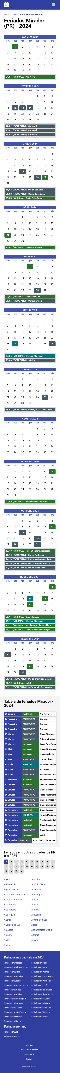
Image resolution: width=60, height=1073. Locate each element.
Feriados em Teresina (40, 1012)
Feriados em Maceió (12, 1021)
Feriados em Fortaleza (13, 1003)
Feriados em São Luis (40, 1003)
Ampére (8, 935)
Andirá (7, 945)
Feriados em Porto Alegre (42, 976)
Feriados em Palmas (40, 972)
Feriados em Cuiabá (12, 990)
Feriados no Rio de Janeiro (42, 994)
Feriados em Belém (12, 972)
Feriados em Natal (39, 967)
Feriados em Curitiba (13, 994)
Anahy (7, 940)
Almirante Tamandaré (14, 894)
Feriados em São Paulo (41, 1008)
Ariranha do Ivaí (39, 919)
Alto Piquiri (9, 914)
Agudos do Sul (11, 889)
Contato (29, 1059)
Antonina (35, 879)
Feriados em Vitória (39, 1017)
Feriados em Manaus (40, 963)
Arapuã (35, 904)
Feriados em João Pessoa (15, 1012)
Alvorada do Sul (12, 925)
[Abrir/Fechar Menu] (53, 5)
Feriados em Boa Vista (13, 976)
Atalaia (34, 940)
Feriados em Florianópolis (15, 999)
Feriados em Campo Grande (16, 985)
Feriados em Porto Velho (42, 981)
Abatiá (7, 879)
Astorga (35, 935)
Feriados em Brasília (12, 981)
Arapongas (36, 894)
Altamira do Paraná (13, 899)
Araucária (36, 914)
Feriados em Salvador (40, 999)
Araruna (35, 909)
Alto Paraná (10, 904)
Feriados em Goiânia (13, 1008)
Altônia (7, 919)
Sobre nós (29, 1045)
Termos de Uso (29, 1054)
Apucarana (36, 889)
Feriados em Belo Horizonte (16, 967)
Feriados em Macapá (13, 1017)
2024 (14, 14)
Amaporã (8, 930)
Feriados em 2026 (12, 1036)
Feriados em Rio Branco (41, 990)
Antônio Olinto (38, 884)
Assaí (34, 925)
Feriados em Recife (39, 985)
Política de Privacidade (29, 1050)
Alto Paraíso (10, 909)
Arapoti (35, 899)
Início (6, 14)
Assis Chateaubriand (41, 930)
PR (21, 14)
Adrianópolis (10, 884)
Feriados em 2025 (12, 1032)
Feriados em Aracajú (13, 963)
